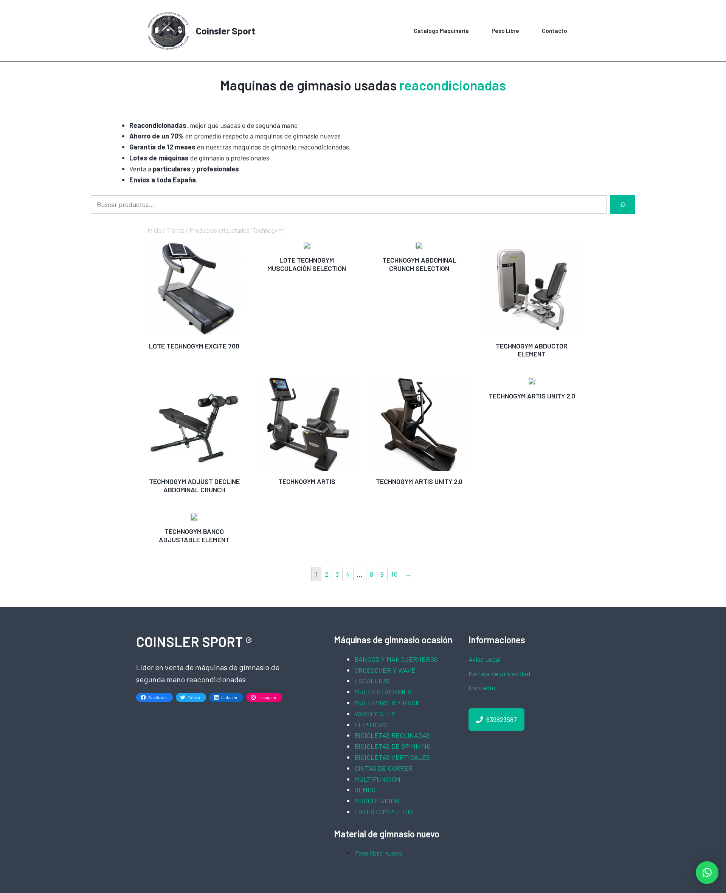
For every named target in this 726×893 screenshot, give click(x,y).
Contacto (554, 30)
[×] (707, 872)
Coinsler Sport (225, 30)
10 (394, 574)
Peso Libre (505, 30)
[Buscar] (622, 204)
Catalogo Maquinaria (441, 30)
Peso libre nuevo (378, 853)
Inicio (154, 230)
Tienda (176, 230)
